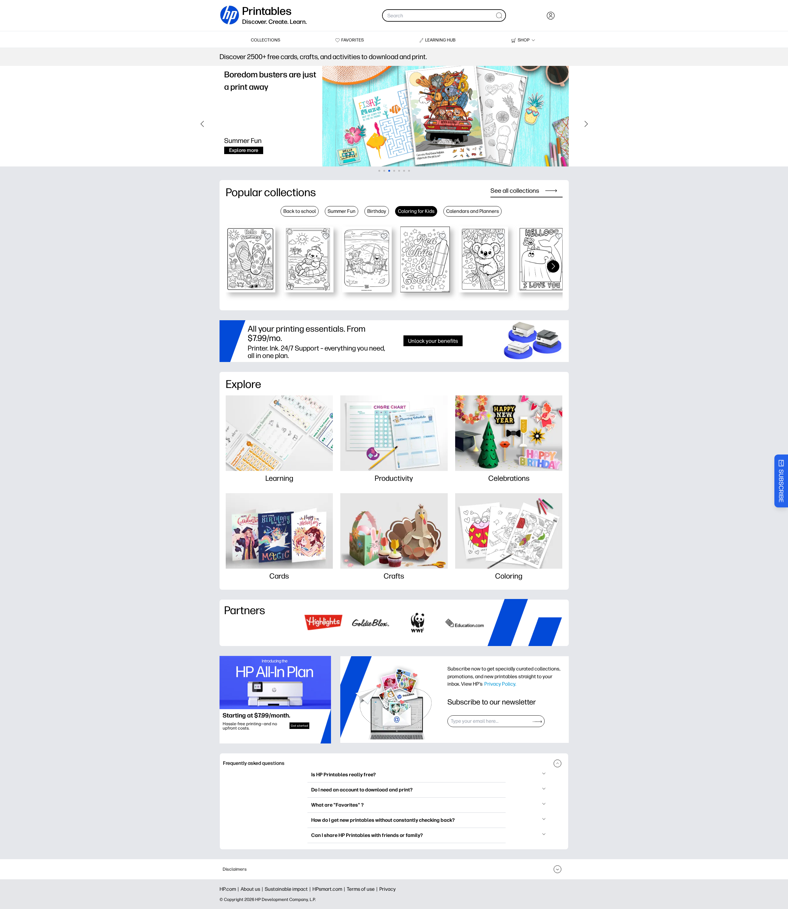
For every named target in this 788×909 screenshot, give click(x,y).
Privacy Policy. (500, 684)
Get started (299, 726)
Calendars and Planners (472, 211)
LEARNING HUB (440, 40)
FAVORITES (352, 40)
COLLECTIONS (265, 40)
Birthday (376, 211)
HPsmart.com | (329, 889)
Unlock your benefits (433, 341)
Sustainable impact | (288, 889)
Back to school (299, 211)
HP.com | (230, 889)
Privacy (387, 889)
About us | (253, 889)
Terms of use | (363, 889)
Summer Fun (341, 211)
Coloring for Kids (416, 211)
